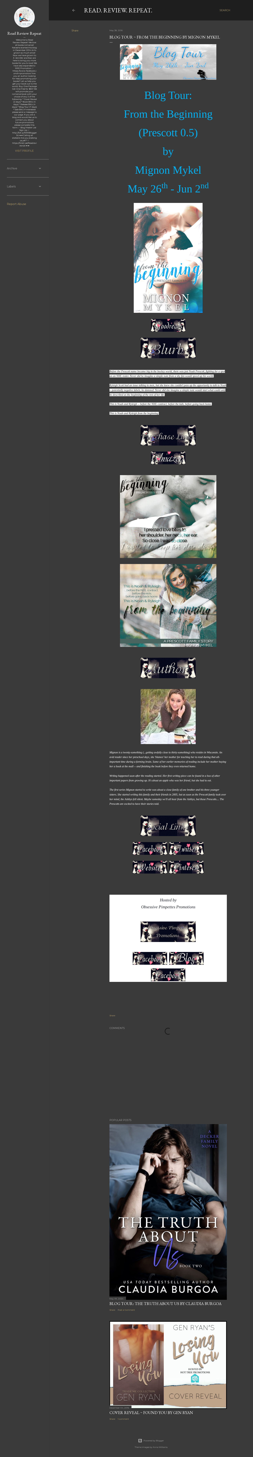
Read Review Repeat (24, 33)
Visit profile (24, 150)
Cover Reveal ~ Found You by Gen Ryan (151, 1412)
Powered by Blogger (154, 1440)
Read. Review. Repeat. (118, 10)
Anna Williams (160, 1447)
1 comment (123, 1419)
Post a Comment (126, 1310)
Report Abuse (16, 204)
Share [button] (75, 30)
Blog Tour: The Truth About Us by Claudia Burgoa (165, 1303)
